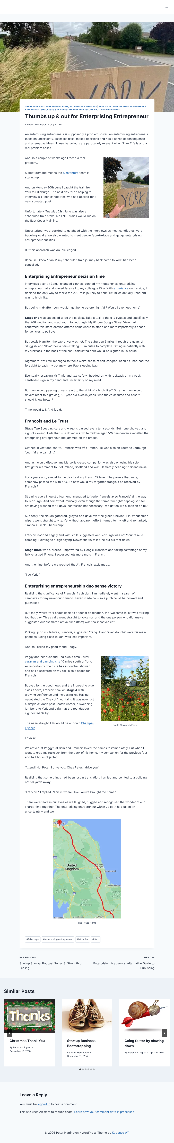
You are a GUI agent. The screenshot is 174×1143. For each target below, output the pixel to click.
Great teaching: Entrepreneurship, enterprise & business (61, 106)
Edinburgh (33, 939)
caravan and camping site (42, 661)
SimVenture (71, 173)
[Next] (164, 1033)
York (95, 939)
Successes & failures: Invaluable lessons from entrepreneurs (80, 109)
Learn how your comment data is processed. (104, 1112)
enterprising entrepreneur (58, 939)
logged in (44, 1104)
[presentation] (29, 1016)
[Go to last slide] (9, 1033)
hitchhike (82, 939)
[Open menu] (167, 6)
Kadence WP (120, 1132)
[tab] (80, 1069)
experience (121, 288)
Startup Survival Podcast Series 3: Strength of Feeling (51, 963)
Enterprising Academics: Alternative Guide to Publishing (123, 963)
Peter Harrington (37, 124)
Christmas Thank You (27, 1041)
